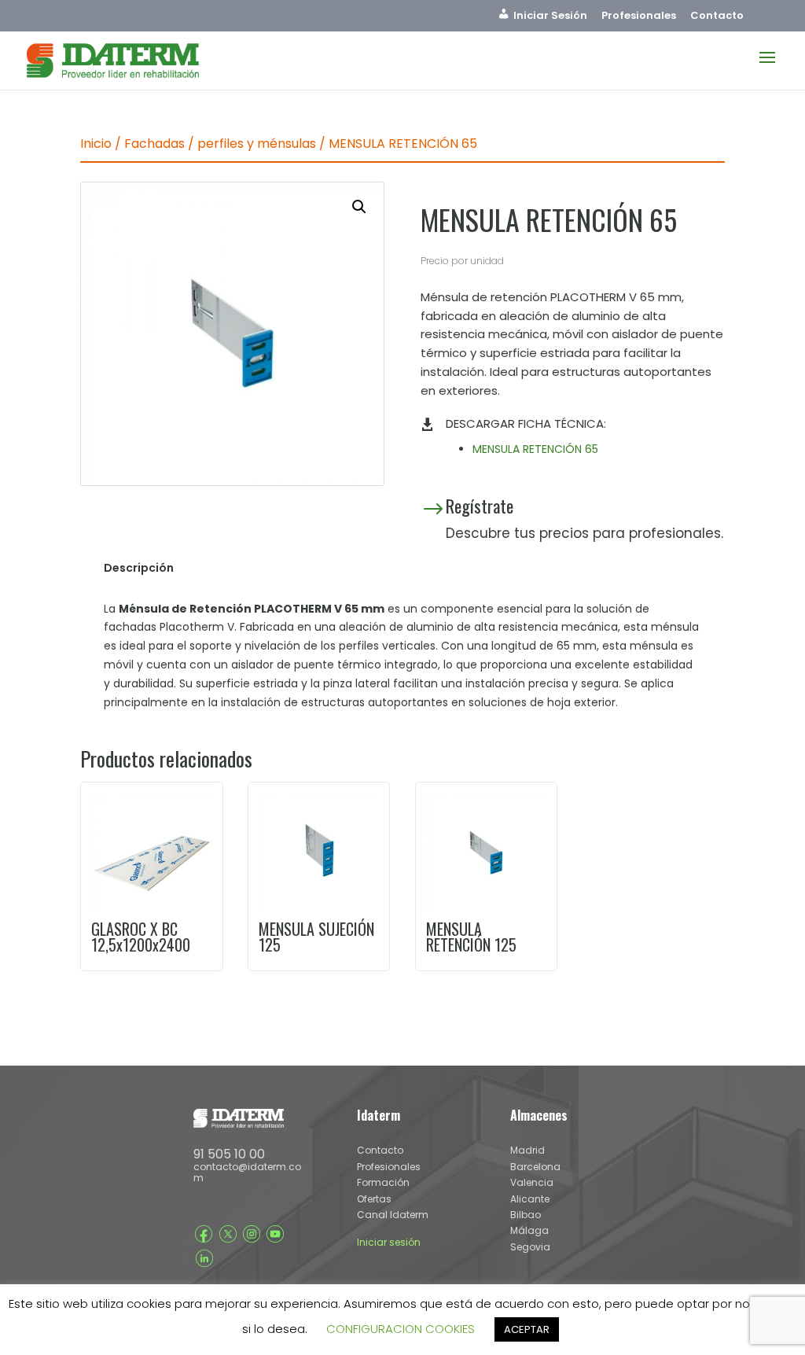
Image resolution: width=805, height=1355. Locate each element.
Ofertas (374, 1199)
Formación (383, 1182)
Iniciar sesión (389, 1242)
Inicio (96, 143)
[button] (359, 207)
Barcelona (535, 1166)
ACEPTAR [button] (527, 1329)
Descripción (139, 568)
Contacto (717, 17)
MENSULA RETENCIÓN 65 (535, 449)
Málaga (529, 1230)
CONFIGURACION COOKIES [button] (400, 1328)
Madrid (527, 1150)
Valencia (531, 1182)
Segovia (530, 1247)
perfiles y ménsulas (256, 143)
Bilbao (525, 1214)
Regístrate (479, 505)
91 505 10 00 (229, 1154)
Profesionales (638, 17)
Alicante (530, 1199)
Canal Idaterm (392, 1214)
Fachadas (154, 143)
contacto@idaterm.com (247, 1172)
